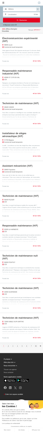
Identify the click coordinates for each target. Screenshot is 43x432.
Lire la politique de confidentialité (11, 423)
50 (36, 346)
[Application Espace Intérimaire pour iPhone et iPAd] (10, 380)
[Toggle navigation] (3, 3)
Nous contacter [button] (8, 372)
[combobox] (20, 9)
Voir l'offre (37, 61)
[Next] (40, 346)
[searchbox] (22, 9)
